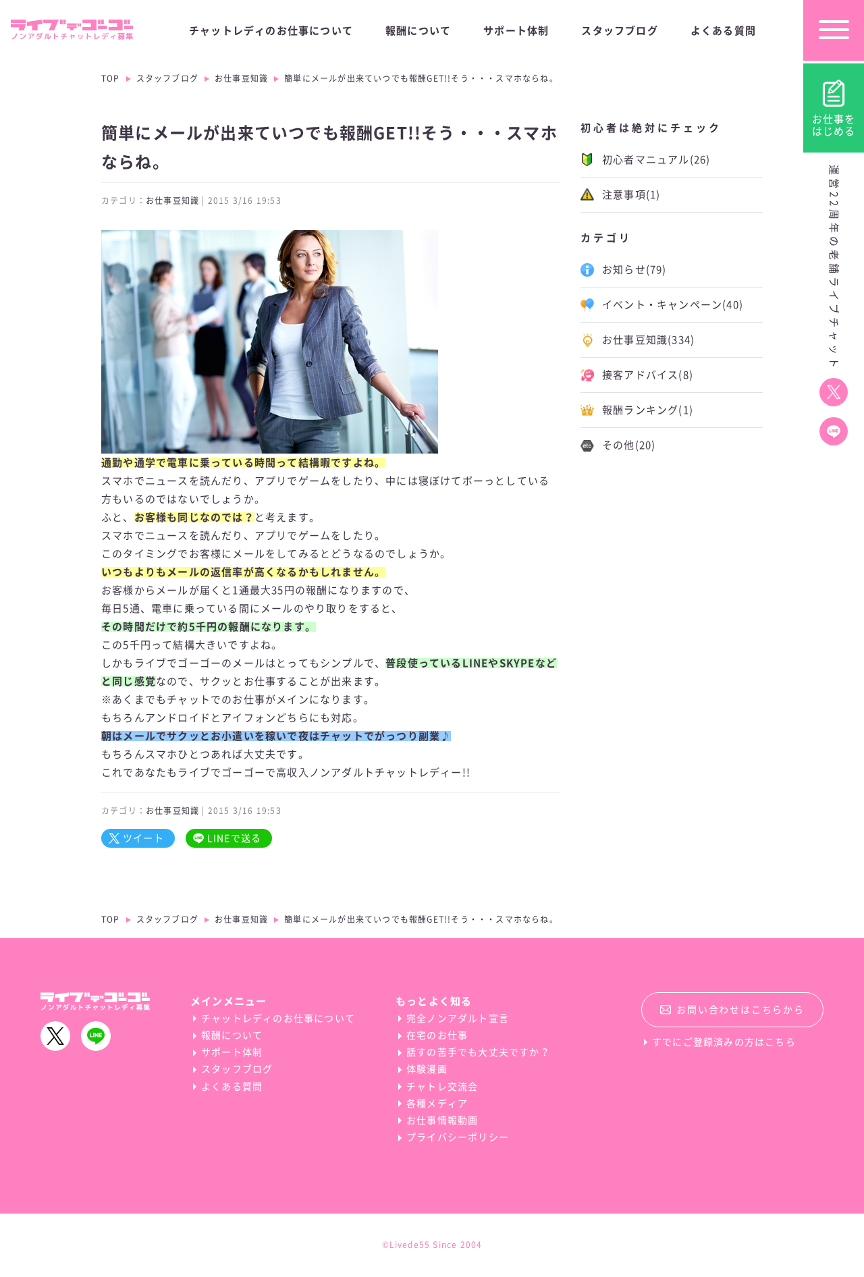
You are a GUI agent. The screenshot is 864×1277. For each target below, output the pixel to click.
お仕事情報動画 (442, 1120)
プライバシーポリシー (457, 1137)
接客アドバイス (647, 375)
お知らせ (634, 270)
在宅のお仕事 (437, 1035)
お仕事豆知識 (241, 78)
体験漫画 (427, 1069)
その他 (628, 445)
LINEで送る (234, 838)
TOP (110, 78)
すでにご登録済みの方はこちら (724, 1042)
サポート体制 (516, 31)
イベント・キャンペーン (672, 305)
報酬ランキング (647, 410)
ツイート (143, 838)
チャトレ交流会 (442, 1086)
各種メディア (437, 1103)
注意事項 (631, 195)
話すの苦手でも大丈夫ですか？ (478, 1052)
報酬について (418, 31)
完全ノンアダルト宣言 (457, 1018)
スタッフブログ (619, 31)
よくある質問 (723, 31)
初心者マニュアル (656, 160)
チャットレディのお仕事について (271, 31)
